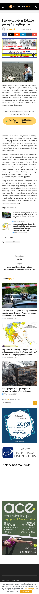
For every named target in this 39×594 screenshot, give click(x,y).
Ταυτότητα (5, 580)
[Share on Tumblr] (29, 34)
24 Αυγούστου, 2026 (21, 221)
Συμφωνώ (26, 591)
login (7, 399)
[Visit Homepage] (19, 7)
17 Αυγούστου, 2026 (10, 394)
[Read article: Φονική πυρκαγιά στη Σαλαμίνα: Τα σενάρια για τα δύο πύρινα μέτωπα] (19, 373)
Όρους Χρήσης (30, 589)
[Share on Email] (34, 34)
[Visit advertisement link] (19, 48)
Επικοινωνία (15, 580)
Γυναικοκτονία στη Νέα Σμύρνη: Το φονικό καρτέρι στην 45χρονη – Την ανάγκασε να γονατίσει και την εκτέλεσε (19, 313)
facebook (12, 29)
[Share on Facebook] (4, 34)
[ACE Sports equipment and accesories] (19, 528)
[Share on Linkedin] (23, 34)
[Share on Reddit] (17, 34)
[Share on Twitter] (11, 34)
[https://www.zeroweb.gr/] (19, 425)
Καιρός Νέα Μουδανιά (17, 464)
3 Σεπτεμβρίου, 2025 (25, 29)
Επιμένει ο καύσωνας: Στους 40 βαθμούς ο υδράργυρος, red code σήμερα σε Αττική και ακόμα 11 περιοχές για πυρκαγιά (19, 352)
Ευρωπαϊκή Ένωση (13, 242)
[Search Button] (36, 6)
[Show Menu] (3, 6)
